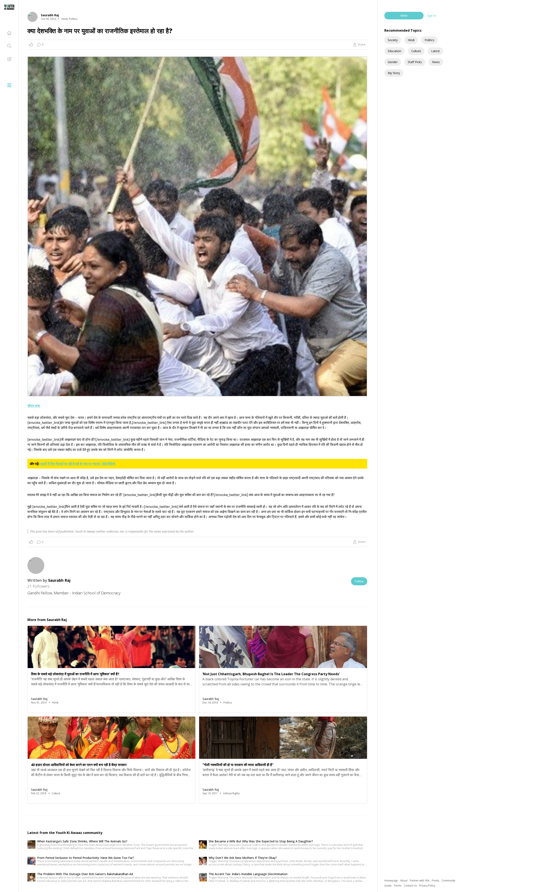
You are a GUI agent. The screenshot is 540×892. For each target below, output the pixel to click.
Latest (435, 51)
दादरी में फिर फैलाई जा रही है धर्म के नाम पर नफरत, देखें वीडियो (77, 463)
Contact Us (410, 885)
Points (436, 880)
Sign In (431, 16)
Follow (359, 581)
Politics (429, 40)
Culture (416, 51)
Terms (398, 885)
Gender (393, 62)
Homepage (391, 880)
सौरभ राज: (33, 405)
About (404, 880)
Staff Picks (415, 62)
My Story (394, 73)
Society (393, 40)
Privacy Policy (427, 885)
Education (394, 51)
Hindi (411, 40)
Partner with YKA (420, 880)
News (436, 62)
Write (404, 16)
